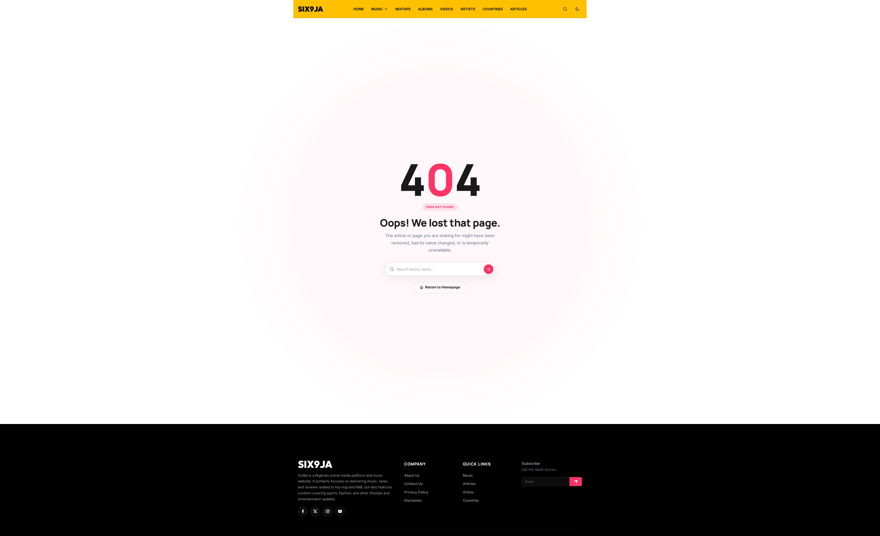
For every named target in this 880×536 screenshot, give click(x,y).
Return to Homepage (442, 287)
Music (468, 475)
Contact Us (413, 483)
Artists (468, 492)
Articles (469, 483)
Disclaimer (413, 500)
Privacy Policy (416, 492)
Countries (471, 500)
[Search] (565, 9)
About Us (411, 475)
